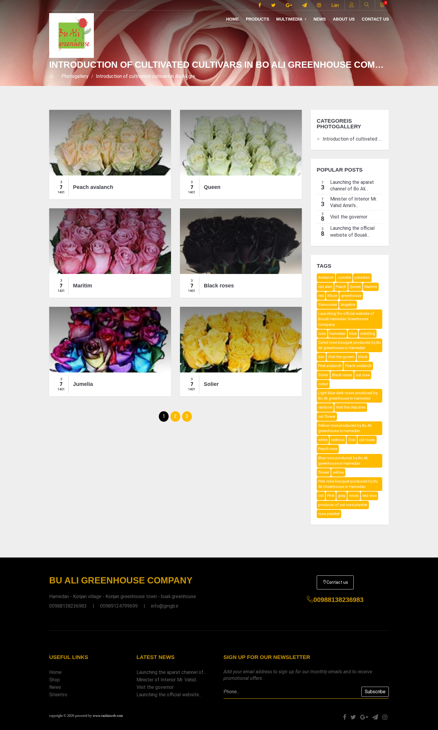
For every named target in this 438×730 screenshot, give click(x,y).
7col (351, 440)
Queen (355, 286)
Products (257, 19)
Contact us (375, 19)
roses (354, 495)
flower (323, 472)
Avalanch (326, 277)
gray (341, 495)
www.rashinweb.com (108, 716)
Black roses (342, 375)
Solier (323, 375)
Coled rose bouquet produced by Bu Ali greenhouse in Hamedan (349, 345)
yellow (338, 472)
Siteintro (58, 694)
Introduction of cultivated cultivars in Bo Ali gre (145, 76)
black (363, 357)
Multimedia (289, 19)
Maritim (370, 286)
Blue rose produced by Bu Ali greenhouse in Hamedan (343, 461)
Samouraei (327, 304)
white (322, 440)
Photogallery (74, 76)
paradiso (362, 277)
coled (323, 384)
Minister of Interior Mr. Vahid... (167, 680)
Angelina (348, 304)
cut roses (367, 440)
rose (322, 333)
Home (232, 19)
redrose (337, 440)
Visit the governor (155, 687)
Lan (335, 5)
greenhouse (351, 295)
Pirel (330, 495)
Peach (341, 286)
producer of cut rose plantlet (342, 505)
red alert (325, 286)
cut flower (327, 416)
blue (353, 333)
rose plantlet (329, 514)
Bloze (332, 295)
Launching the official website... (169, 694)
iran (321, 357)
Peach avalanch (358, 366)
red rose (369, 495)
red (321, 295)
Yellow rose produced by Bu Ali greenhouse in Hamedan (345, 428)
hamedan (338, 333)
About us (344, 19)
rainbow (325, 407)
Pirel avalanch (329, 366)
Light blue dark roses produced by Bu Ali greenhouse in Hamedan (348, 396)
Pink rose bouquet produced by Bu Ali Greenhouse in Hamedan (348, 484)
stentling (367, 333)
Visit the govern (341, 357)
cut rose (363, 375)
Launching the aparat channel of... (171, 672)
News (319, 19)
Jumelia (344, 277)
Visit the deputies (351, 407)
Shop (54, 680)
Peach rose (327, 448)
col (321, 495)
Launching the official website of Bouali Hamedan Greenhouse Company (346, 319)
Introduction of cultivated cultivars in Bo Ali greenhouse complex (353, 139)
